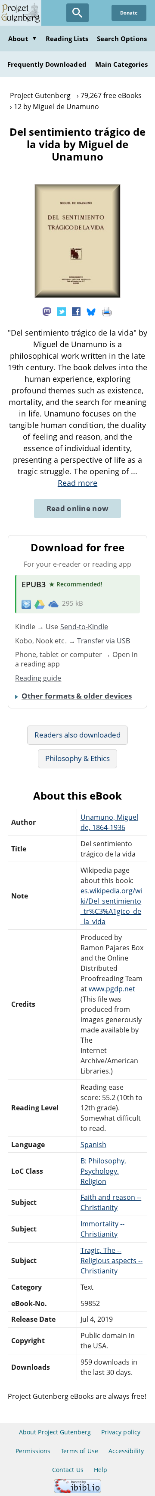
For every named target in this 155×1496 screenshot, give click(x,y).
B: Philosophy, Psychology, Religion (104, 1171)
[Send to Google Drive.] (39, 603)
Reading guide (38, 678)
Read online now (77, 508)
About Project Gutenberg (55, 1432)
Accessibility (126, 1451)
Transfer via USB (103, 640)
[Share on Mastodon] (47, 311)
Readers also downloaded (77, 735)
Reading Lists (67, 38)
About (22, 38)
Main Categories (121, 64)
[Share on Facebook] (76, 311)
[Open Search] (77, 12)
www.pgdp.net (112, 988)
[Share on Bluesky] (91, 311)
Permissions (33, 1451)
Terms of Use (79, 1451)
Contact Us (67, 1470)
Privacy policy (120, 1432)
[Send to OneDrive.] (53, 603)
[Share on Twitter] (61, 311)
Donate (129, 12)
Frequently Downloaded (47, 64)
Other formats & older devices (77, 696)
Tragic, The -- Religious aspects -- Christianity (112, 1261)
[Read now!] (77, 295)
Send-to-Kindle (84, 626)
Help (100, 1470)
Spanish (93, 1144)
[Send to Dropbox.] (26, 603)
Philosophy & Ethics (77, 758)
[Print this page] (107, 311)
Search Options (122, 38)
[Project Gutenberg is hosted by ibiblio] (77, 1491)
